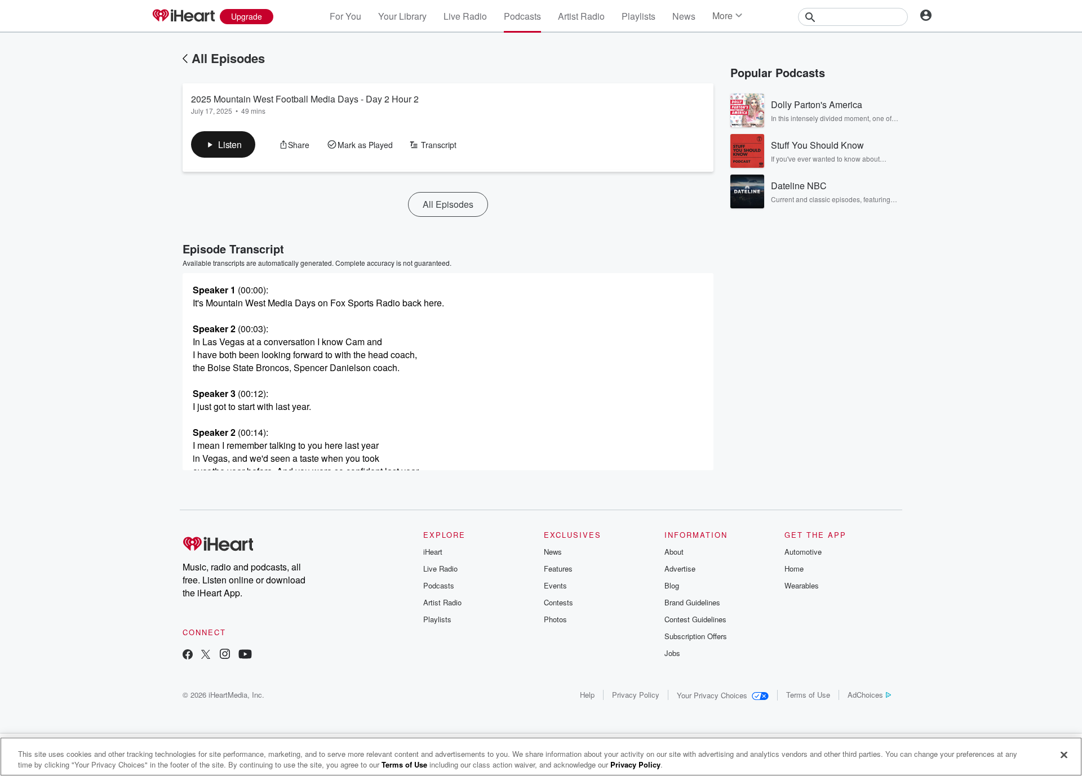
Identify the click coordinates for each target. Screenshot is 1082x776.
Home (794, 568)
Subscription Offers (695, 636)
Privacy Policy (635, 694)
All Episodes (228, 58)
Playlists (638, 16)
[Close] (1064, 755)
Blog (671, 585)
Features (558, 568)
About (674, 551)
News (683, 16)
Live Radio (465, 16)
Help (587, 694)
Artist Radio (581, 16)
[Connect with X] (205, 655)
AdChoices (865, 694)
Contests (558, 602)
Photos (555, 619)
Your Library (402, 16)
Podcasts (522, 16)
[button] (223, 144)
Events (555, 585)
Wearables (801, 585)
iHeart (432, 551)
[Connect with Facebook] (188, 655)
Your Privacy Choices (712, 695)
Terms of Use (808, 694)
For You (345, 16)
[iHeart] (183, 16)
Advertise (679, 568)
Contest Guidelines (695, 619)
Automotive (803, 551)
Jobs (672, 653)
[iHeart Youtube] (245, 655)
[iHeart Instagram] (225, 655)
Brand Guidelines (692, 602)
